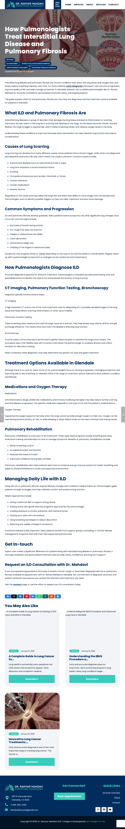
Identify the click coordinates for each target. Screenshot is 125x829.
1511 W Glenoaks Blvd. (22, 796)
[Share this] (8, 596)
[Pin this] (27, 596)
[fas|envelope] (7, 810)
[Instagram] (97, 809)
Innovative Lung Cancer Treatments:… (25, 740)
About (117, 797)
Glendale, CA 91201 (20, 799)
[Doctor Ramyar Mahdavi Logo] (25, 4)
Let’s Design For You (95, 821)
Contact (116, 802)
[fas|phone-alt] (7, 805)
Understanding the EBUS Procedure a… (85, 657)
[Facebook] (104, 809)
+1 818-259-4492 (18, 804)
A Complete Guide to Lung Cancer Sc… (31, 657)
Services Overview (111, 792)
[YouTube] (110, 809)
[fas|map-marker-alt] (8, 798)
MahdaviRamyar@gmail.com (24, 810)
